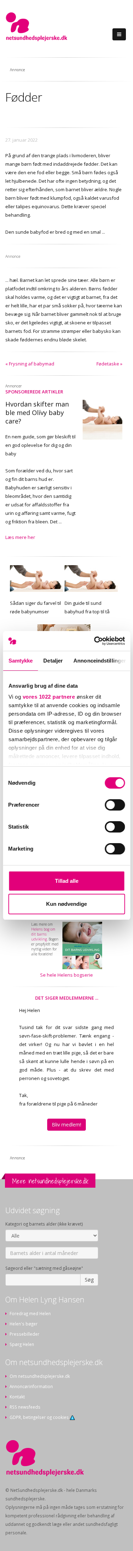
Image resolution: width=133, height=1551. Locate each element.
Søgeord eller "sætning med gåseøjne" (44, 1268)
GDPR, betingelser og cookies (40, 1417)
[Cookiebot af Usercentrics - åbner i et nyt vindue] (95, 641)
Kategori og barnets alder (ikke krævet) (44, 1224)
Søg (89, 1279)
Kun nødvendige (66, 904)
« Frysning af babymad (29, 363)
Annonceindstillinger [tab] (99, 661)
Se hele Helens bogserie (66, 975)
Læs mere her (20, 537)
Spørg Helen (22, 1344)
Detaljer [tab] (53, 661)
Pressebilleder (24, 1334)
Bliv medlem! (66, 1124)
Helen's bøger (24, 1323)
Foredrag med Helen (30, 1313)
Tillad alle (66, 881)
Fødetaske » (109, 363)
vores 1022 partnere (48, 697)
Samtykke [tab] (20, 661)
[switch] (115, 805)
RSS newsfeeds (25, 1407)
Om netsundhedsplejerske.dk (40, 1376)
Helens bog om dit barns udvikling (43, 934)
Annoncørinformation (31, 1386)
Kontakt (17, 1396)
